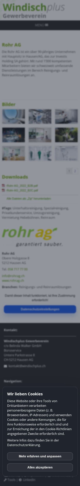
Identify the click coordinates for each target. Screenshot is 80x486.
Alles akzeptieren (40, 467)
